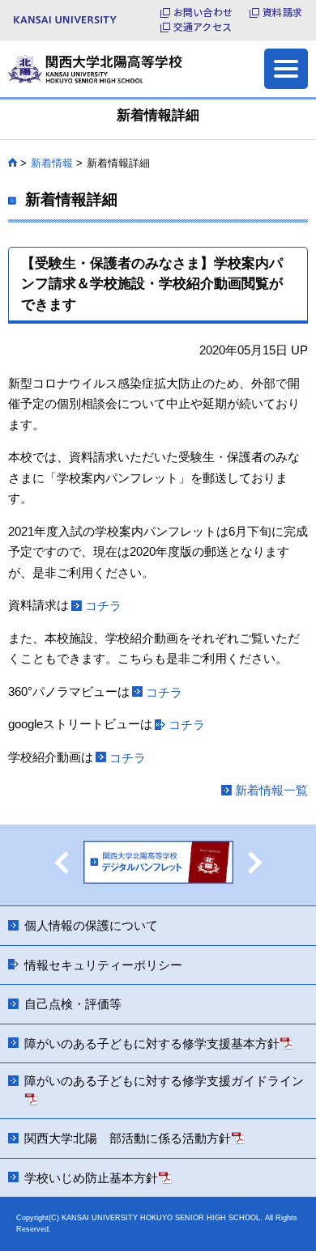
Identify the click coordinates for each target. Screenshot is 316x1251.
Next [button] (255, 862)
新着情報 (52, 163)
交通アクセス (202, 26)
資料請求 (282, 12)
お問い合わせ (203, 12)
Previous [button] (61, 862)
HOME (12, 162)
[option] (158, 865)
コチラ (103, 606)
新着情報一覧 (271, 790)
